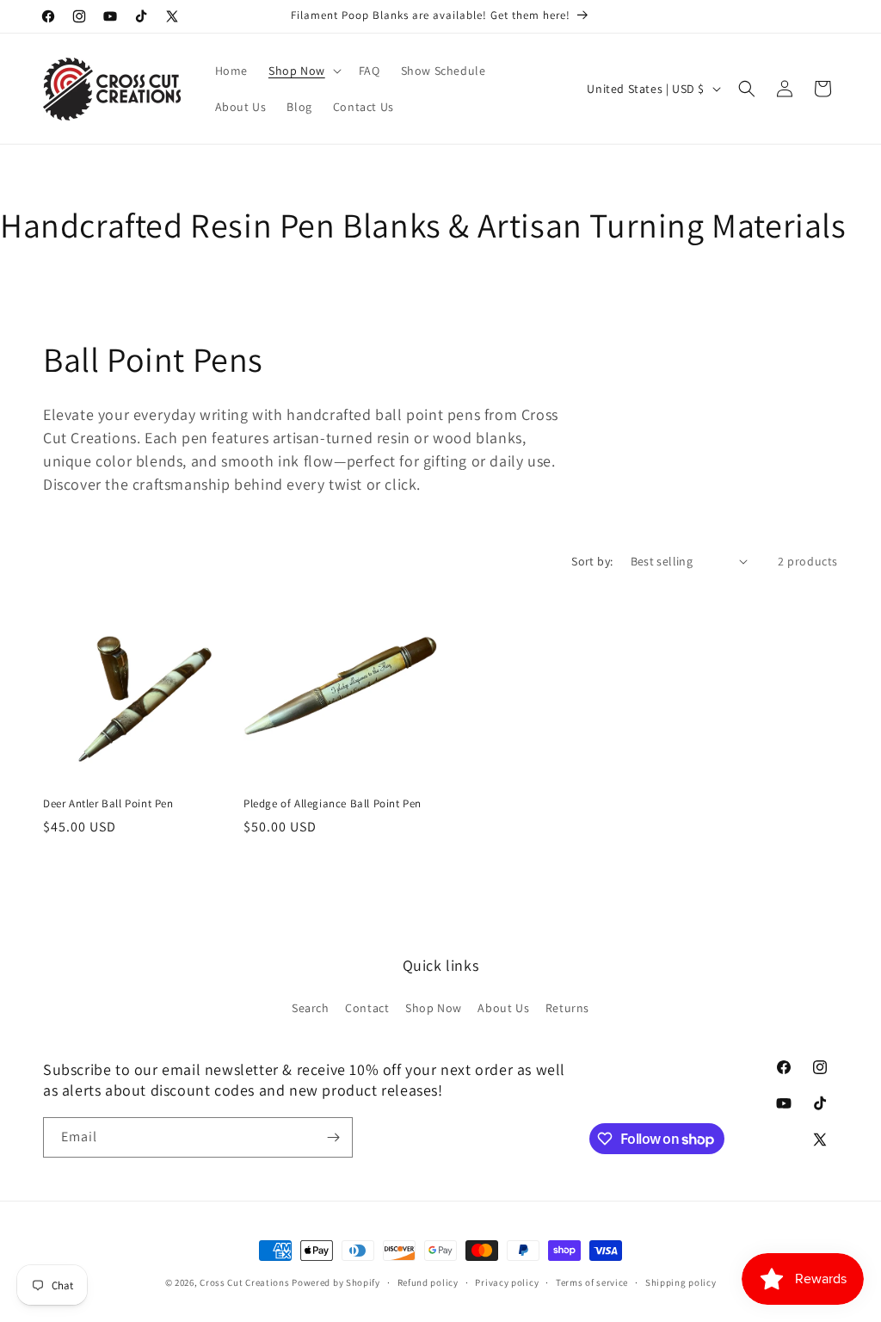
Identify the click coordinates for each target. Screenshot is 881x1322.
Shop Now (433, 1008)
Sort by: (592, 561)
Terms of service (592, 1282)
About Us (503, 1008)
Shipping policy (681, 1282)
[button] (303, 71)
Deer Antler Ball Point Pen (108, 804)
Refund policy (428, 1282)
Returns (567, 1008)
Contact (367, 1008)
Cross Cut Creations (244, 1282)
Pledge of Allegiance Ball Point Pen (332, 804)
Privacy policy (507, 1282)
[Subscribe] (333, 1137)
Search (311, 1008)
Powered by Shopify (336, 1282)
